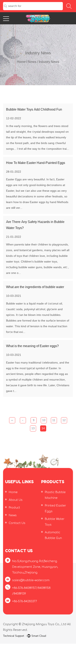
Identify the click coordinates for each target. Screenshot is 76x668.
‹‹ (12, 420)
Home (21, 62)
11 (53, 420)
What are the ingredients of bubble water (35, 287)
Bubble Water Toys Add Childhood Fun (34, 109)
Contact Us (17, 523)
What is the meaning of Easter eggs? (32, 346)
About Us (15, 499)
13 (33, 428)
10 (43, 420)
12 (64, 420)
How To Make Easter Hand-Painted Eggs (35, 163)
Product (14, 507)
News (32, 62)
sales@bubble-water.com (30, 580)
